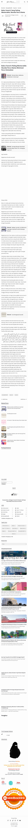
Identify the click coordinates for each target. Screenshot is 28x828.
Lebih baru (23, 399)
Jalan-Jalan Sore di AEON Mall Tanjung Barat (11, 592)
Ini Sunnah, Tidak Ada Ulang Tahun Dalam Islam (17, 420)
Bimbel (18, 516)
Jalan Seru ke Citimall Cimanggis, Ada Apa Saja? (12, 576)
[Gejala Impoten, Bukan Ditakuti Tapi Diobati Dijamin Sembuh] (3, 444)
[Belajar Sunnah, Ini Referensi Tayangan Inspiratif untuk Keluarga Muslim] (3, 231)
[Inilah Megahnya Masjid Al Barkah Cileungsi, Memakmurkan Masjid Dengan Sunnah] (14, 605)
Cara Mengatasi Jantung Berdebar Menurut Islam (16, 427)
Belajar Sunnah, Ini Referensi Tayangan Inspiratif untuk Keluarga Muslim (16, 229)
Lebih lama (5, 399)
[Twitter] (10, 820)
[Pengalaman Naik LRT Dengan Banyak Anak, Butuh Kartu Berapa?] (14, 687)
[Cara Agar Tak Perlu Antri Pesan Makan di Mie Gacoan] (14, 558)
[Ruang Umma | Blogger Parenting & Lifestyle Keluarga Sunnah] (13, 1)
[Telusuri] (27, 2)
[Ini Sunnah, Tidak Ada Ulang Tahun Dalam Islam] (3, 424)
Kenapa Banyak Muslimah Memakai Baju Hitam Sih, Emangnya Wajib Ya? (16, 148)
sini (11, 773)
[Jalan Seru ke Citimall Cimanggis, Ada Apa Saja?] (14, 574)
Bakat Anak (19, 512)
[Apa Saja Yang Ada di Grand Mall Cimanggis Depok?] (14, 655)
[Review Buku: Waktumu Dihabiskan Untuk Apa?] (3, 78)
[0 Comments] (22, 15)
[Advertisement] (14, 183)
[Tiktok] (13, 820)
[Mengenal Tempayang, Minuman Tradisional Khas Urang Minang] (14, 704)
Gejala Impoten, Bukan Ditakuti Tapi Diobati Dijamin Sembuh (16, 441)
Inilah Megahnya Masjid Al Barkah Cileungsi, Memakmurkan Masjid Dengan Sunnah (11, 608)
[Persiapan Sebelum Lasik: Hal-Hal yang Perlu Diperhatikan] (3, 437)
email (21, 774)
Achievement (5, 508)
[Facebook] (8, 820)
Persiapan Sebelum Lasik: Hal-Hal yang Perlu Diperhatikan (16, 434)
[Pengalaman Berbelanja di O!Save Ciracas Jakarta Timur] (14, 622)
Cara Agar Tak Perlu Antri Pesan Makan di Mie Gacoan (13, 560)
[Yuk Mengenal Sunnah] (3, 316)
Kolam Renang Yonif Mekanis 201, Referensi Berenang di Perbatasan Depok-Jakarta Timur (13, 640)
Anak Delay (5, 512)
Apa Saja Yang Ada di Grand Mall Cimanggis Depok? (13, 657)
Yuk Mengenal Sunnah (17, 314)
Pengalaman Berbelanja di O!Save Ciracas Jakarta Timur (14, 624)
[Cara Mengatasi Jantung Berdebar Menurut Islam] (3, 430)
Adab (18, 508)
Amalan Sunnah (6, 510)
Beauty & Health (20, 514)
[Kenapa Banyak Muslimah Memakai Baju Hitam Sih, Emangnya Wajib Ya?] (3, 150)
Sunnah (16, 394)
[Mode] (24, 2)
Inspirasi (11, 394)
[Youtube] (20, 820)
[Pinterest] (17, 820)
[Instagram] (15, 820)
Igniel (16, 826)
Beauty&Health (5, 394)
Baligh (4, 514)
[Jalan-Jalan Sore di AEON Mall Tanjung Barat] (14, 590)
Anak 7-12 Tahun (20, 510)
